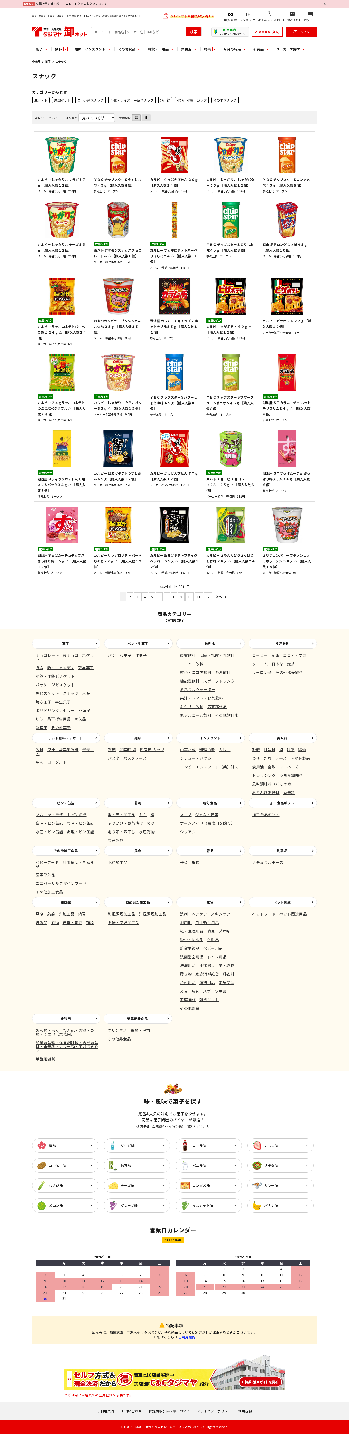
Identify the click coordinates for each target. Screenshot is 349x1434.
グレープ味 (129, 1205)
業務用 (66, 1018)
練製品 (41, 922)
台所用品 (188, 982)
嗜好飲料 (282, 643)
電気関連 (226, 982)
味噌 (291, 749)
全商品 (36, 61)
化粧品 (213, 939)
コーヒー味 (57, 1165)
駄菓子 (41, 727)
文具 (184, 991)
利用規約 (245, 1411)
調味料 (282, 738)
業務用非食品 (137, 1018)
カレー (225, 749)
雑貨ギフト (209, 999)
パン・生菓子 (137, 643)
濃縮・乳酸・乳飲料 (217, 655)
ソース (281, 758)
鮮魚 (137, 850)
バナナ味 (271, 1205)
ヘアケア (199, 914)
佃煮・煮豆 (72, 922)
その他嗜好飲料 (289, 672)
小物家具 (207, 965)
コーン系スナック (90, 100)
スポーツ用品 (214, 991)
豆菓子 (84, 710)
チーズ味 (127, 1185)
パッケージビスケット (55, 685)
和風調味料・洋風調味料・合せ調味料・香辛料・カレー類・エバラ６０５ (67, 1046)
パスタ (114, 758)
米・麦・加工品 (121, 814)
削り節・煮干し (121, 831)
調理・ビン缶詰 (80, 831)
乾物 (137, 802)
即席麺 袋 (127, 749)
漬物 (55, 922)
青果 (210, 850)
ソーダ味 (127, 1145)
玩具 (195, 991)
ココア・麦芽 (295, 655)
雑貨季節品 (190, 948)
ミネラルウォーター (197, 689)
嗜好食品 (210, 802)
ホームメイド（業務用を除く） (207, 823)
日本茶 (277, 664)
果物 (195, 862)
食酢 (271, 767)
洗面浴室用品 (191, 957)
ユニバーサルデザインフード (61, 883)
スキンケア (221, 914)
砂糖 (256, 749)
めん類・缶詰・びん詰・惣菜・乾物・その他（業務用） (65, 1032)
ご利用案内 (187, 1337)
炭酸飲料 (188, 655)
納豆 (82, 914)
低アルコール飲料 (195, 715)
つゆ (256, 758)
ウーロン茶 (262, 672)
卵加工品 (66, 914)
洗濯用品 (188, 965)
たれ (268, 758)
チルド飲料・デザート (65, 738)
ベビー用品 (213, 948)
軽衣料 (229, 974)
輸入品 (80, 719)
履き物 (186, 974)
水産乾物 (147, 831)
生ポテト (40, 100)
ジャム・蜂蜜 (206, 814)
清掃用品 (207, 982)
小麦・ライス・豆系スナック (132, 100)
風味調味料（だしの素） (273, 784)
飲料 (39, 749)
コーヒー (260, 655)
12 (208, 597)
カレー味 (271, 1185)
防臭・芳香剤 (219, 931)
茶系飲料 (223, 672)
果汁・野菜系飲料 (63, 749)
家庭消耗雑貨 (207, 974)
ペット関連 (282, 902)
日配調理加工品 (138, 902)
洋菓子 (141, 655)
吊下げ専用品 (59, 719)
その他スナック (225, 100)
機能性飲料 (190, 681)
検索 (194, 31)
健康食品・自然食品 (65, 864)
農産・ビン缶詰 (80, 823)
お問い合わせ (131, 1411)
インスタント (210, 738)
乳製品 (282, 850)
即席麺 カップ (152, 749)
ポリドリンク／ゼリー (55, 710)
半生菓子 (63, 702)
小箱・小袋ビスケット (55, 676)
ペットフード (264, 914)
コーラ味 (199, 1145)
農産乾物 (115, 840)
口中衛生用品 (207, 922)
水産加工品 (117, 862)
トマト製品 (300, 758)
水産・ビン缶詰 (49, 831)
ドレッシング (264, 775)
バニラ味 (199, 1165)
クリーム (260, 664)
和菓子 (126, 655)
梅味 (52, 1145)
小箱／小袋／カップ (192, 100)
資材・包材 (140, 1030)
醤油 (302, 749)
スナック (71, 693)
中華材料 (188, 749)
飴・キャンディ (61, 667)
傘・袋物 (226, 965)
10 (189, 597)
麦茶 (291, 664)
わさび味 (56, 1185)
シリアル (188, 831)
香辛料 (289, 792)
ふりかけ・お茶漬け (125, 823)
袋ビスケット (47, 693)
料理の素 (207, 749)
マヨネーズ (289, 767)
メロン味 (56, 1205)
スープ (186, 814)
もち (143, 814)
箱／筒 (165, 100)
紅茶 (275, 655)
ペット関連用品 (293, 914)
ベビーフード (47, 862)
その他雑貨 (190, 1008)
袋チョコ (71, 655)
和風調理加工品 (121, 914)
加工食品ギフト (282, 802)
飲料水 (210, 643)
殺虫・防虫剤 (191, 939)
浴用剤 (186, 922)
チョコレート (47, 655)
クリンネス (117, 1030)
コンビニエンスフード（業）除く (209, 767)
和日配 (66, 902)
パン (112, 655)
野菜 (184, 862)
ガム (39, 667)
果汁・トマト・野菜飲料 (201, 698)
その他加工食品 (66, 850)
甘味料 (270, 749)
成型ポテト (62, 100)
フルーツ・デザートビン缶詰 (61, 814)
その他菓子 (61, 727)
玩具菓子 (86, 667)
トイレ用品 (217, 957)
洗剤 (184, 914)
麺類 (137, 738)
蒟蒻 (51, 914)
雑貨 (210, 902)
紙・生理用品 (191, 931)
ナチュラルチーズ (267, 862)
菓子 (48, 61)
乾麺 (112, 749)
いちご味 (271, 1145)
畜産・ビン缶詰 (49, 823)
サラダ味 (271, 1165)
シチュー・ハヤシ (195, 758)
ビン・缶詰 (65, 802)
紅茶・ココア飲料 (195, 672)
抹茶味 (126, 1165)
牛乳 (39, 762)
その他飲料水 (227, 715)
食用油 (258, 767)
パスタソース (134, 758)
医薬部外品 (217, 706)
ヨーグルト (57, 762)
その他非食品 (119, 1039)
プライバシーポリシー (214, 1411)
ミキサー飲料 (191, 706)
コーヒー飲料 (191, 664)
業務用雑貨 (45, 1059)
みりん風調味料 (266, 792)
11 (198, 597)
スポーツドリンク (219, 681)
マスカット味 (203, 1205)
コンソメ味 (201, 1185)
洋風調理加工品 (152, 914)
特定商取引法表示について (169, 1411)
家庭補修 (188, 999)
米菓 (86, 693)
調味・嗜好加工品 (123, 922)
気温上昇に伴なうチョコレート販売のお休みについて (71, 3)
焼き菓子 (43, 702)
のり (151, 823)
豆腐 (39, 914)
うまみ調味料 (291, 775)
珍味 (39, 719)
